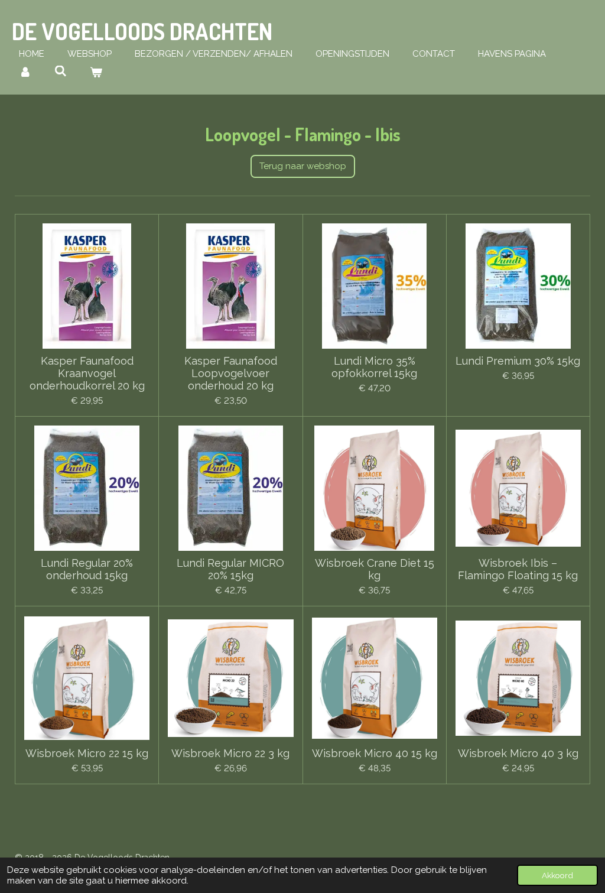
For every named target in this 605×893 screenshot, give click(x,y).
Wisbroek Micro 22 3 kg (230, 753)
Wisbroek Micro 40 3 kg (518, 753)
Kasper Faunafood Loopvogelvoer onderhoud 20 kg (230, 373)
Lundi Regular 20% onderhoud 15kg (87, 569)
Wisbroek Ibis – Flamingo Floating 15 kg (518, 569)
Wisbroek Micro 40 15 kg (374, 753)
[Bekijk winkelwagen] (96, 73)
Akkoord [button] (557, 875)
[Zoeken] (60, 71)
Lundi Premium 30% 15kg (518, 361)
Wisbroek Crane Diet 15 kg (374, 569)
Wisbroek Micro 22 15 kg (86, 753)
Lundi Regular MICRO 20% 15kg (230, 569)
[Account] (25, 73)
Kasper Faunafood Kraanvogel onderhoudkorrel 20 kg (87, 373)
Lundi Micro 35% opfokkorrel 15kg (374, 367)
